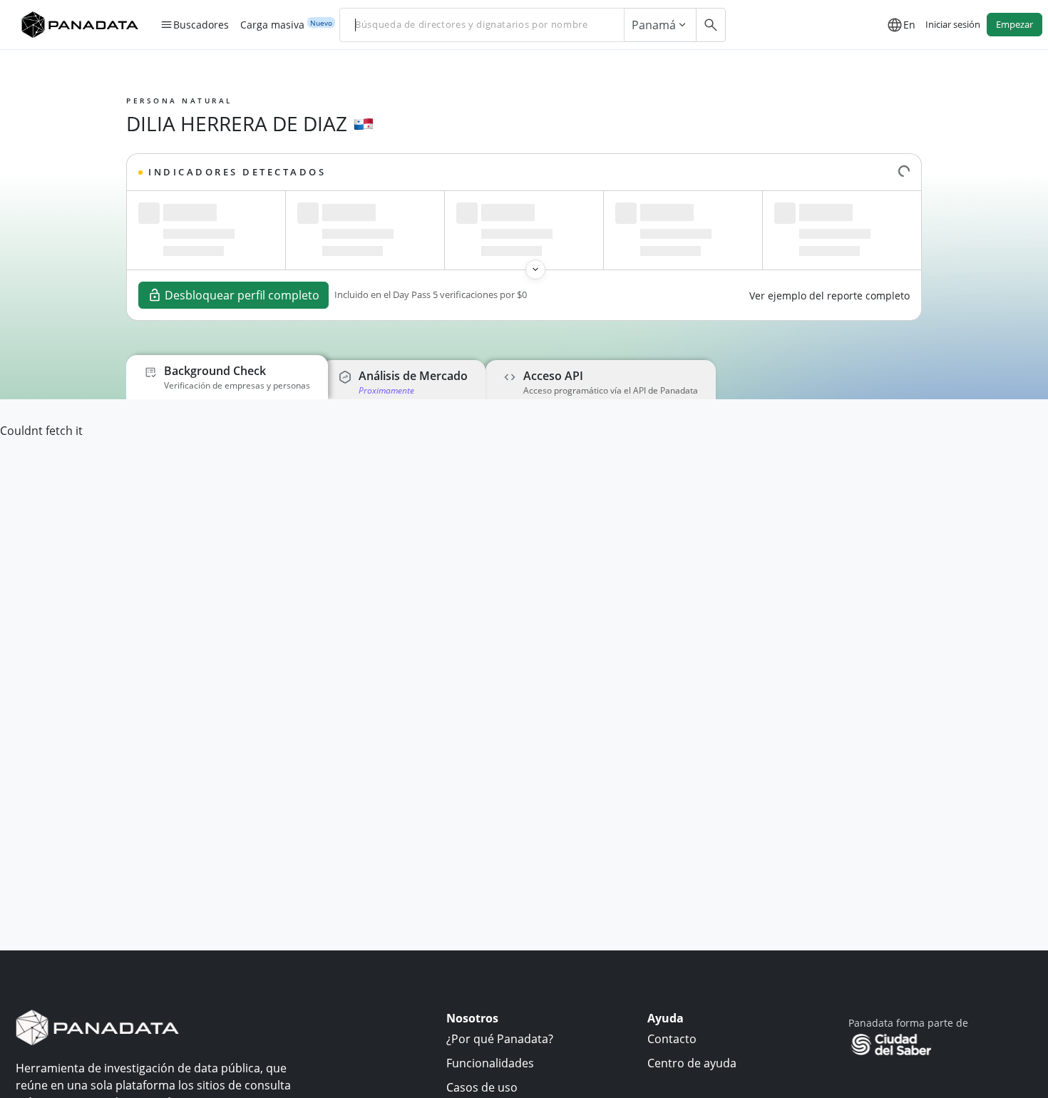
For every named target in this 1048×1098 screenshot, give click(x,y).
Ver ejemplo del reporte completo (829, 295)
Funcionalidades (490, 1063)
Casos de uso (482, 1087)
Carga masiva (272, 25)
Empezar (1014, 24)
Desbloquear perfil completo (242, 295)
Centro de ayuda (691, 1063)
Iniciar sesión (952, 24)
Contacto (672, 1039)
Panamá (654, 25)
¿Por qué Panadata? (499, 1039)
